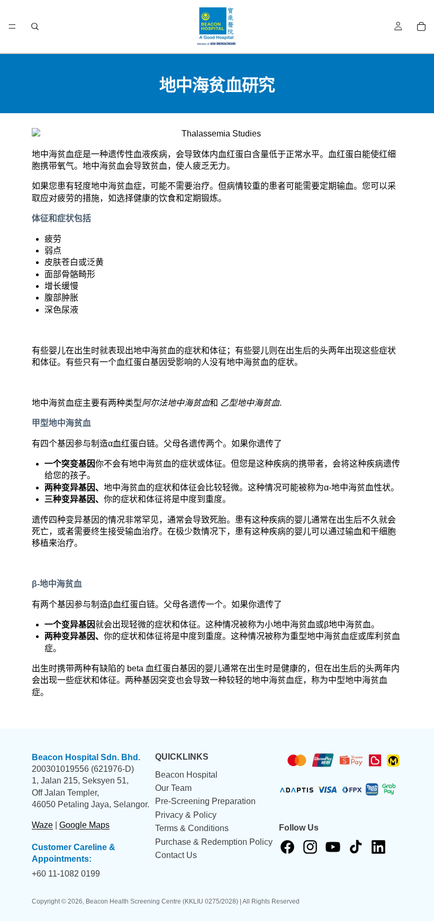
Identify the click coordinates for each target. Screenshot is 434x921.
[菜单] (12, 26)
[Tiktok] (355, 846)
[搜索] (35, 26)
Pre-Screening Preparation (205, 801)
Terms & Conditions (192, 828)
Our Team (173, 787)
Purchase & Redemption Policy (214, 841)
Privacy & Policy (185, 814)
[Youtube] (332, 846)
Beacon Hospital (186, 774)
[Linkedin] (378, 846)
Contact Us (176, 854)
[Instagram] (310, 846)
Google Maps (84, 824)
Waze (42, 824)
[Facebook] (287, 846)
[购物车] (421, 26)
